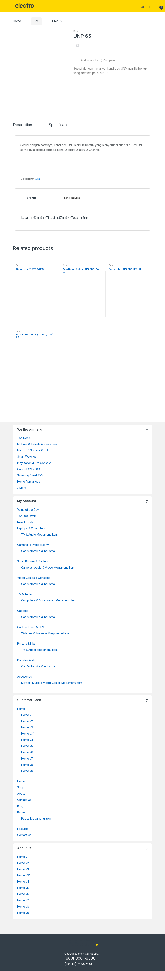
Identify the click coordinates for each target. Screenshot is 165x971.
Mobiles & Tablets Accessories (37, 444)
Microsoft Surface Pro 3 (32, 450)
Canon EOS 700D (28, 469)
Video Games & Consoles (33, 577)
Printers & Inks (26, 643)
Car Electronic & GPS (30, 627)
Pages (21, 812)
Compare (109, 60)
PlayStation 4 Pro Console (34, 463)
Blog (20, 806)
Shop (20, 787)
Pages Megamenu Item (36, 818)
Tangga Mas (72, 197)
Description (22, 125)
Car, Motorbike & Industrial (38, 551)
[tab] (22, 126)
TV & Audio (24, 594)
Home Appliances (28, 481)
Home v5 (27, 746)
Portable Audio (26, 660)
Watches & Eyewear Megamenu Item (45, 633)
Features (22, 828)
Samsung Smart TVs (30, 475)
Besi (36, 21)
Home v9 (27, 771)
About (21, 793)
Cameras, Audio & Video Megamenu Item (47, 567)
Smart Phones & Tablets (32, 561)
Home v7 (27, 758)
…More (21, 487)
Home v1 (26, 715)
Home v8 (27, 764)
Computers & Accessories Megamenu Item (48, 600)
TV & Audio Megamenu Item (39, 534)
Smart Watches (26, 456)
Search (143, 6)
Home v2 (27, 721)
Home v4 (27, 739)
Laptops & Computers (31, 528)
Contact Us (24, 800)
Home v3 (27, 727)
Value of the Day (28, 509)
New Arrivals (25, 522)
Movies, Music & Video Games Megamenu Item (51, 682)
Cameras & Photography (33, 544)
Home (17, 21)
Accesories (24, 676)
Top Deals (24, 438)
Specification (59, 125)
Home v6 (27, 752)
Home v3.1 (27, 733)
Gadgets (22, 610)
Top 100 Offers (27, 516)
